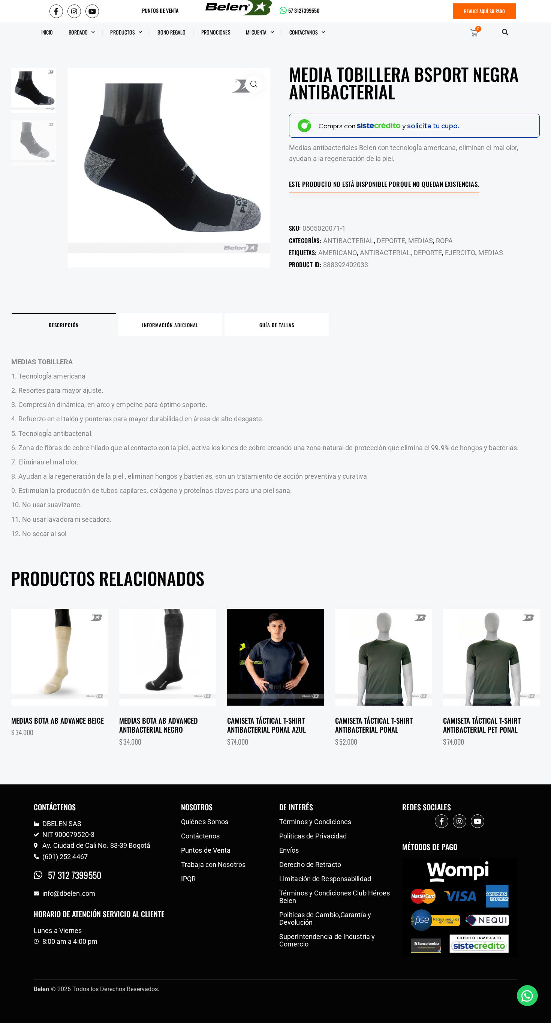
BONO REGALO (171, 32)
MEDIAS (420, 241)
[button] (505, 32)
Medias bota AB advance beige (57, 720)
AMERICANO (337, 253)
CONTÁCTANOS (303, 32)
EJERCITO (460, 253)
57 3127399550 (303, 10)
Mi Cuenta (256, 32)
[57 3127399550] (283, 10)
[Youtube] (92, 11)
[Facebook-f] (56, 11)
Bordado (78, 32)
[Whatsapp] (527, 995)
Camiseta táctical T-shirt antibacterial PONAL (374, 725)
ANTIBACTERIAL (348, 241)
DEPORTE (391, 241)
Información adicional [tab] (170, 325)
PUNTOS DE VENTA (160, 10)
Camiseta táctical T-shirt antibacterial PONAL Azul (266, 725)
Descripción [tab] (64, 325)
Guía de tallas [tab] (276, 325)
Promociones (216, 32)
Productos (122, 32)
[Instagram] (74, 11)
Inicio (47, 32)
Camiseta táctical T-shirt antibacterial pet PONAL (482, 725)
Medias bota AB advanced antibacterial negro (158, 725)
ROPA (444, 241)
